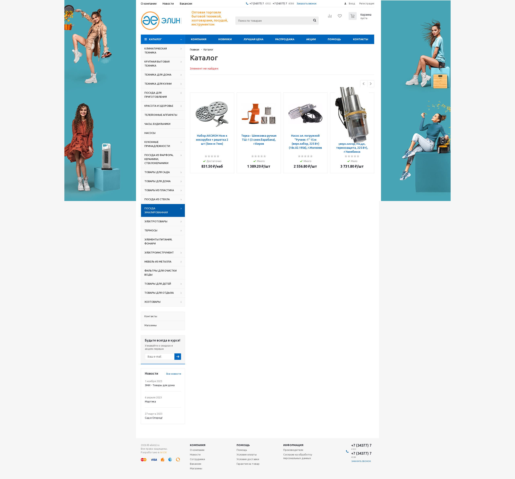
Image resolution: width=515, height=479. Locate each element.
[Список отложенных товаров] (340, 17)
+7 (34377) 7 (256, 3)
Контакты (360, 39)
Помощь (334, 39)
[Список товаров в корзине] (360, 19)
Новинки (225, 39)
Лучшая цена (253, 39)
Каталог (155, 39)
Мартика (150, 401)
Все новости (173, 373)
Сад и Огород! (154, 417)
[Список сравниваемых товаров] (330, 17)
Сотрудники (197, 459)
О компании (197, 449)
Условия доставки (248, 459)
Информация (293, 445)
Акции (311, 39)
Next (370, 83)
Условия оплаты (247, 454)
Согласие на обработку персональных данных (297, 456)
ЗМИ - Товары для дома (160, 385)
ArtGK (163, 452)
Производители (293, 449)
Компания (198, 39)
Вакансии (195, 463)
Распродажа (284, 39)
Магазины (196, 468)
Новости (195, 454)
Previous (363, 83)
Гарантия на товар (248, 463)
